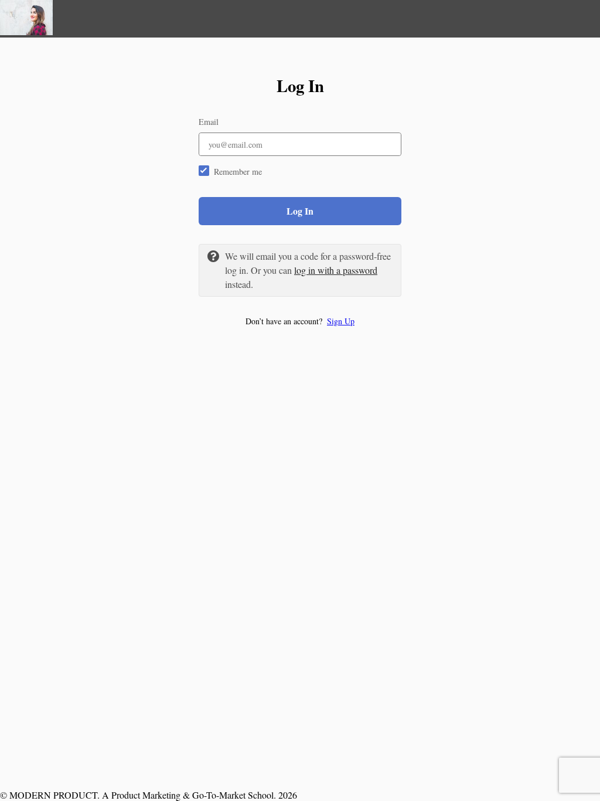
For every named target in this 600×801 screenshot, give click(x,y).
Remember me (238, 171)
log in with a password (335, 270)
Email (209, 121)
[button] (300, 321)
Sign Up (340, 321)
